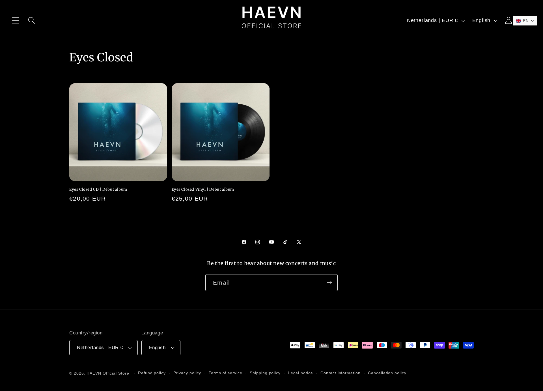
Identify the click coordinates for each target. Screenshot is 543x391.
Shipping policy (265, 372)
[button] (15, 20)
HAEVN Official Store (108, 373)
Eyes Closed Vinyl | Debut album (203, 189)
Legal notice (300, 372)
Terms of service (225, 372)
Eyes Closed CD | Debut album (98, 189)
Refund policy (152, 372)
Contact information (340, 372)
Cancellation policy (387, 372)
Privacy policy (187, 372)
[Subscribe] (329, 282)
